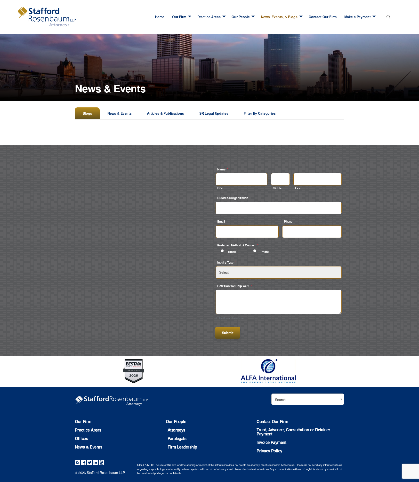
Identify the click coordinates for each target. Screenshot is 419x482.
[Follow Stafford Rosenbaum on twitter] (89, 462)
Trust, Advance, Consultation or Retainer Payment (293, 432)
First (220, 188)
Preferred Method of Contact (237, 245)
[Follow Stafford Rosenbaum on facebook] (83, 462)
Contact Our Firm (323, 16)
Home (159, 16)
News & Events (119, 113)
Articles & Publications (165, 113)
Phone (288, 221)
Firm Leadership (182, 447)
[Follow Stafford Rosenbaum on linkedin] (95, 462)
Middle (277, 188)
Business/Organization (232, 198)
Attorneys (176, 430)
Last (297, 188)
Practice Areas (209, 16)
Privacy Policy (269, 451)
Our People (241, 16)
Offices (81, 438)
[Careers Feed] (77, 462)
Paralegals (177, 438)
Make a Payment (357, 16)
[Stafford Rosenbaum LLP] (47, 17)
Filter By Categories (260, 113)
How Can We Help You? (234, 286)
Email (222, 221)
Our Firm (179, 16)
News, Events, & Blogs (279, 16)
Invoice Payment (271, 442)
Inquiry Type (226, 262)
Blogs (87, 113)
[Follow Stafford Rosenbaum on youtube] (101, 462)
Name (222, 169)
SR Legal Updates (213, 113)
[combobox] (387, 18)
